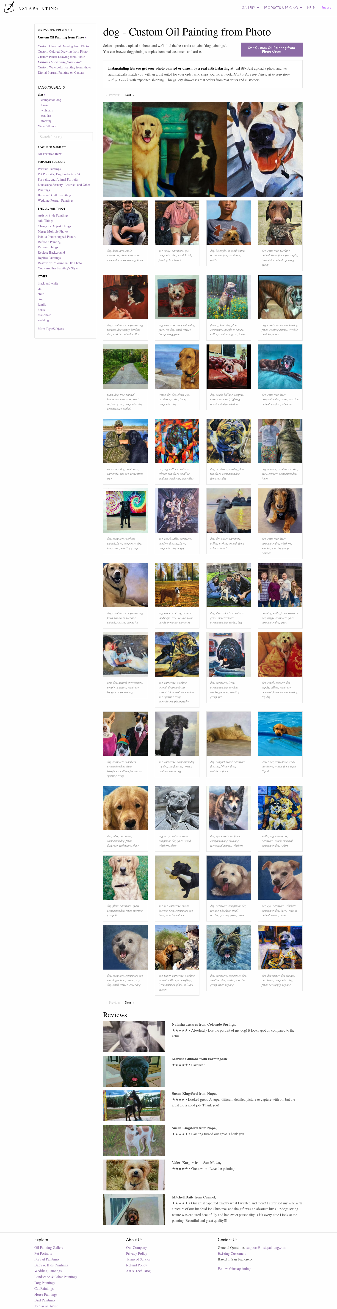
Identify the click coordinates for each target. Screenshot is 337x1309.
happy (180, 548)
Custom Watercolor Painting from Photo (64, 67)
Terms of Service (138, 1259)
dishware (112, 845)
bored (275, 334)
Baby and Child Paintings (55, 195)
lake (135, 469)
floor (232, 766)
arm (121, 250)
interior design (219, 404)
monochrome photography (174, 701)
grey (264, 473)
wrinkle (293, 329)
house (41, 309)
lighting (235, 399)
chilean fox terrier (131, 771)
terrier (187, 766)
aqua (293, 766)
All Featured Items (50, 154)
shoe (218, 613)
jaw (225, 255)
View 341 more (48, 126)
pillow (274, 687)
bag (240, 622)
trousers (293, 613)
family (42, 304)
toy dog (170, 329)
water (162, 394)
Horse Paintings (45, 1294)
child (41, 294)
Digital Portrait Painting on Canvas (61, 72)
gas (186, 250)
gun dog (124, 473)
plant (124, 255)
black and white (48, 283)
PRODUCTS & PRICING (281, 7)
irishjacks (113, 771)
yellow (182, 618)
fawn (44, 105)
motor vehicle (226, 618)
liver (274, 255)
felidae (163, 473)
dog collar (187, 478)
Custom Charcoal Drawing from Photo (63, 46)
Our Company (136, 1247)
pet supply (291, 255)
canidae (46, 115)
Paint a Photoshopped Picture (57, 236)
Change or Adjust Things (54, 226)
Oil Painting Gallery (49, 1247)
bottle (213, 260)
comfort (238, 394)
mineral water (236, 250)
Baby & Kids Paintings (51, 1265)
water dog (175, 771)
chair (136, 845)
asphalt (127, 408)
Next (131, 94)
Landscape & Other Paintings (55, 1276)
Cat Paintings (44, 1288)
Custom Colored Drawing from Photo (63, 51)
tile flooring (175, 766)
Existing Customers (232, 1253)
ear (220, 255)
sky (169, 394)
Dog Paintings (44, 1282)
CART (329, 7)
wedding (43, 320)
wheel (274, 915)
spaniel (266, 548)
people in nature (233, 329)
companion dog (51, 100)
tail (109, 548)
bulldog (228, 394)
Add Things (45, 220)
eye (187, 394)
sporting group (171, 334)
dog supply (123, 329)
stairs (185, 906)
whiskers (47, 110)
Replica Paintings (49, 257)
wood (180, 255)
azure (292, 762)
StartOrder (271, 49)
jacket (232, 622)
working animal (122, 334)
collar (135, 334)
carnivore (134, 255)
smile (128, 250)
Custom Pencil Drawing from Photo (61, 56)
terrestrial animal (272, 260)
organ (213, 255)
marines (170, 984)
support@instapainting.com (266, 1247)
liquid (265, 771)
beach (223, 548)
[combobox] (65, 136)
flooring (46, 121)
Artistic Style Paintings (53, 215)
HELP (311, 7)
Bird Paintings (44, 1300)
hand (115, 250)
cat (39, 288)
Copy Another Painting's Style (58, 268)
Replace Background (51, 252)
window (233, 404)
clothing (266, 613)
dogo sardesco (176, 687)
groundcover (114, 408)
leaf (173, 613)
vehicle (214, 548)
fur (160, 334)
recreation (136, 473)
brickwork (175, 260)
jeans (284, 613)
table (175, 538)
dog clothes (287, 975)
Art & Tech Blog (138, 1270)
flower (213, 325)
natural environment (130, 682)
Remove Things (48, 247)
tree (122, 394)
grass (234, 334)
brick (188, 255)
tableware (125, 845)
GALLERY (248, 7)
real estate (44, 315)
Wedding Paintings (48, 1270)
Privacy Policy (136, 1253)
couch (219, 394)
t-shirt (284, 845)
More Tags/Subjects (51, 328)
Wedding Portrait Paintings (55, 200)
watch (278, 766)
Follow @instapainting (234, 1268)
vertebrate (113, 255)
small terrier (183, 329)
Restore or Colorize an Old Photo (60, 263)
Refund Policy (136, 1265)
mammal (112, 260)
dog (109, 250)
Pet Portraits (43, 1253)
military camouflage (179, 980)
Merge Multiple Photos (53, 231)
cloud (180, 394)
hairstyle (221, 250)
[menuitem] (249, 7)
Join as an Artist (46, 1306)
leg (166, 906)
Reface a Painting (49, 242)
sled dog (234, 841)
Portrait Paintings (49, 169)
